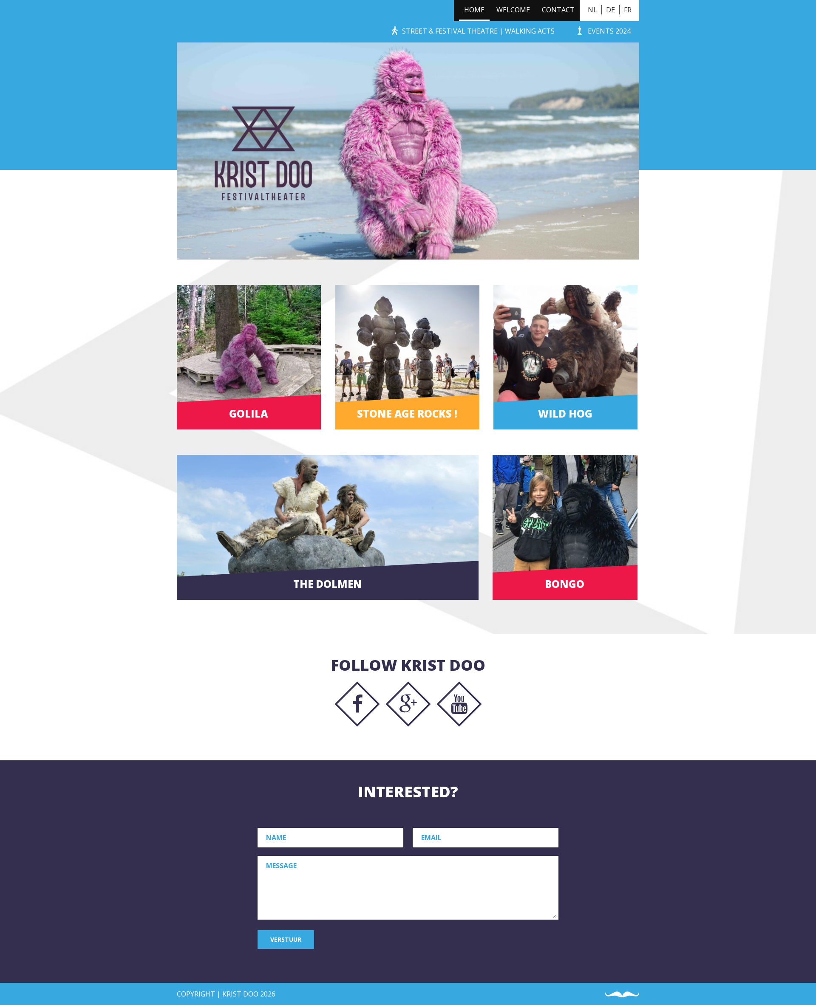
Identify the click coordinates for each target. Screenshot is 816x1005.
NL (592, 9)
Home (474, 9)
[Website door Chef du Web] (622, 994)
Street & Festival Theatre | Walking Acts (478, 31)
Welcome (513, 9)
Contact (558, 9)
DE (610, 9)
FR (628, 9)
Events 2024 (609, 31)
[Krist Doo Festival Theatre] (190, 21)
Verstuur (285, 939)
